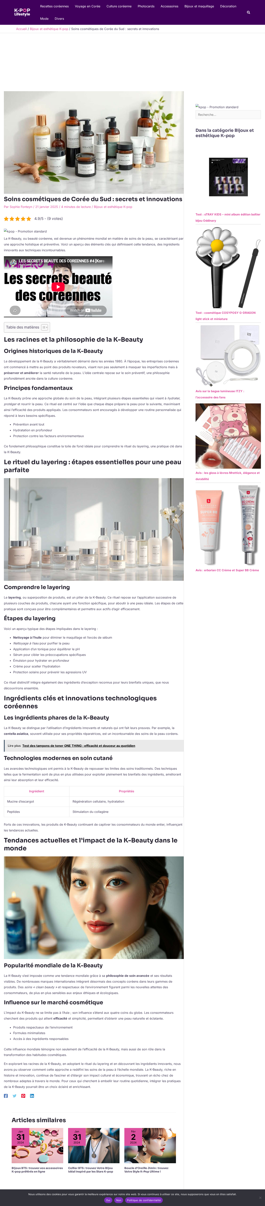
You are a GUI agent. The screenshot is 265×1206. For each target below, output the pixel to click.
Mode (44, 19)
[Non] (260, 1198)
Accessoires (169, 6)
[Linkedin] (32, 1096)
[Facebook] (6, 1096)
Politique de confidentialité (144, 1200)
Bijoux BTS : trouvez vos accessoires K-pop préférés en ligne (37, 1169)
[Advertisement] (132, 62)
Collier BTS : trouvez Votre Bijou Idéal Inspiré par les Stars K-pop (90, 1169)
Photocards (146, 6)
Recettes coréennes (54, 6)
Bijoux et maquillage (199, 6)
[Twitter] (14, 1096)
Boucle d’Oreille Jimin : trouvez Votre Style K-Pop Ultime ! (146, 1169)
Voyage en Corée (87, 6)
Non (118, 1200)
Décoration (228, 6)
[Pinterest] (23, 1096)
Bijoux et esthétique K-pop (113, 207)
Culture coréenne (119, 6)
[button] (248, 12)
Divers (59, 19)
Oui (108, 1200)
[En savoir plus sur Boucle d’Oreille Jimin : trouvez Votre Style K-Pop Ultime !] (150, 1145)
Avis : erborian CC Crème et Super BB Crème (227, 570)
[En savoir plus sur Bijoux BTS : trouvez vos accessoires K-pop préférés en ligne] (37, 1145)
